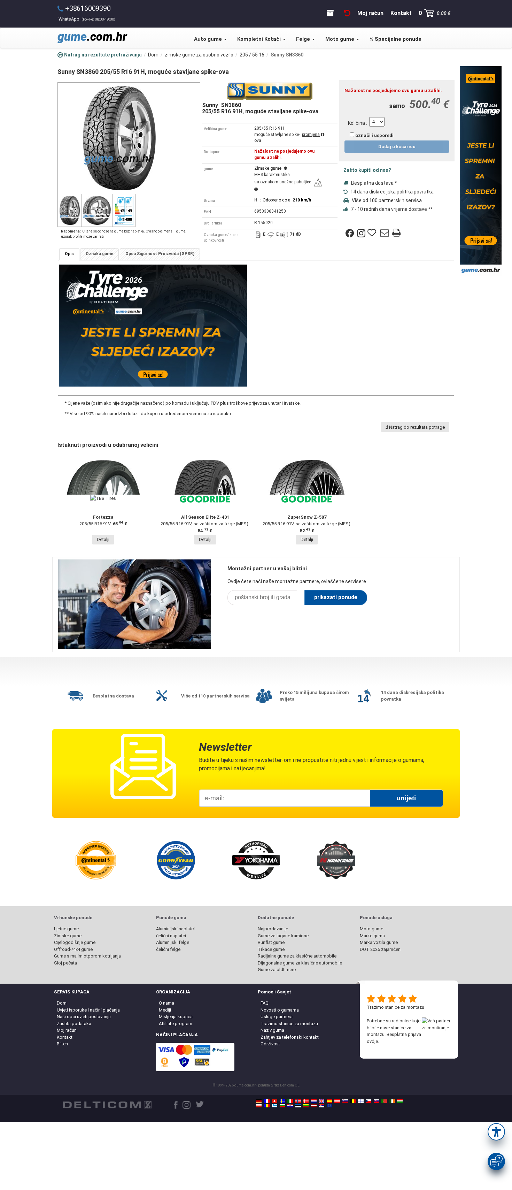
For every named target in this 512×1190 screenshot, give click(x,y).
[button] (496, 1132)
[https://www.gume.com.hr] (290, 1105)
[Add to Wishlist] (372, 233)
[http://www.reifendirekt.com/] (329, 1105)
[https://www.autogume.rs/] (321, 1105)
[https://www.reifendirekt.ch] (274, 1101)
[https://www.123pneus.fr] (267, 1101)
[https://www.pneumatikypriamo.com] (376, 1101)
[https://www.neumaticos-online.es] (329, 1101)
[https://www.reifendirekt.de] (259, 1101)
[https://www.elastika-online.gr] (274, 1105)
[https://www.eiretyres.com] (392, 1101)
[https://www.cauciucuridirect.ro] (267, 1105)
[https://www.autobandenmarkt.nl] (314, 1101)
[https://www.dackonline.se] (282, 1101)
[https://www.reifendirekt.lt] (306, 1105)
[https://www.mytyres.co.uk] (321, 1101)
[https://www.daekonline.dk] (306, 1101)
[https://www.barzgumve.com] (282, 1105)
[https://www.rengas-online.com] (361, 1101)
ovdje (372, 1041)
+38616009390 (88, 8)
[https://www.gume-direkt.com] (345, 1101)
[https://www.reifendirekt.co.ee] (298, 1105)
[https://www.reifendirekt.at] (337, 1101)
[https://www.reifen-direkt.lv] (314, 1105)
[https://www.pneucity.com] (384, 1101)
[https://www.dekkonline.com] (298, 1101)
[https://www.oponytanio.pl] (259, 1105)
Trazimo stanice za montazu (395, 1007)
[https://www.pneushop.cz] (368, 1101)
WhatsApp (87, 19)
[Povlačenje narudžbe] (347, 13)
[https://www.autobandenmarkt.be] (353, 1101)
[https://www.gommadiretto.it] (290, 1101)
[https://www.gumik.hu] (400, 1101)
